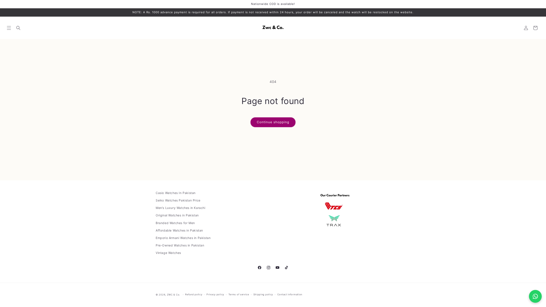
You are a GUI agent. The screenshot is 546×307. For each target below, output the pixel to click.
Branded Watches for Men (175, 223)
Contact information (289, 294)
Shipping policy (263, 294)
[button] (9, 28)
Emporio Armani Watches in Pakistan (183, 238)
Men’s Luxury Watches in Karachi (180, 208)
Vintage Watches (168, 253)
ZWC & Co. (173, 294)
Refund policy (193, 294)
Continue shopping (273, 122)
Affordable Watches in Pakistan (179, 230)
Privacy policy (215, 294)
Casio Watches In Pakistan (176, 193)
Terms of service (238, 294)
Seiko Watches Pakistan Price (178, 200)
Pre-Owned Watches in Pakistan (180, 245)
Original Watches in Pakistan (177, 215)
